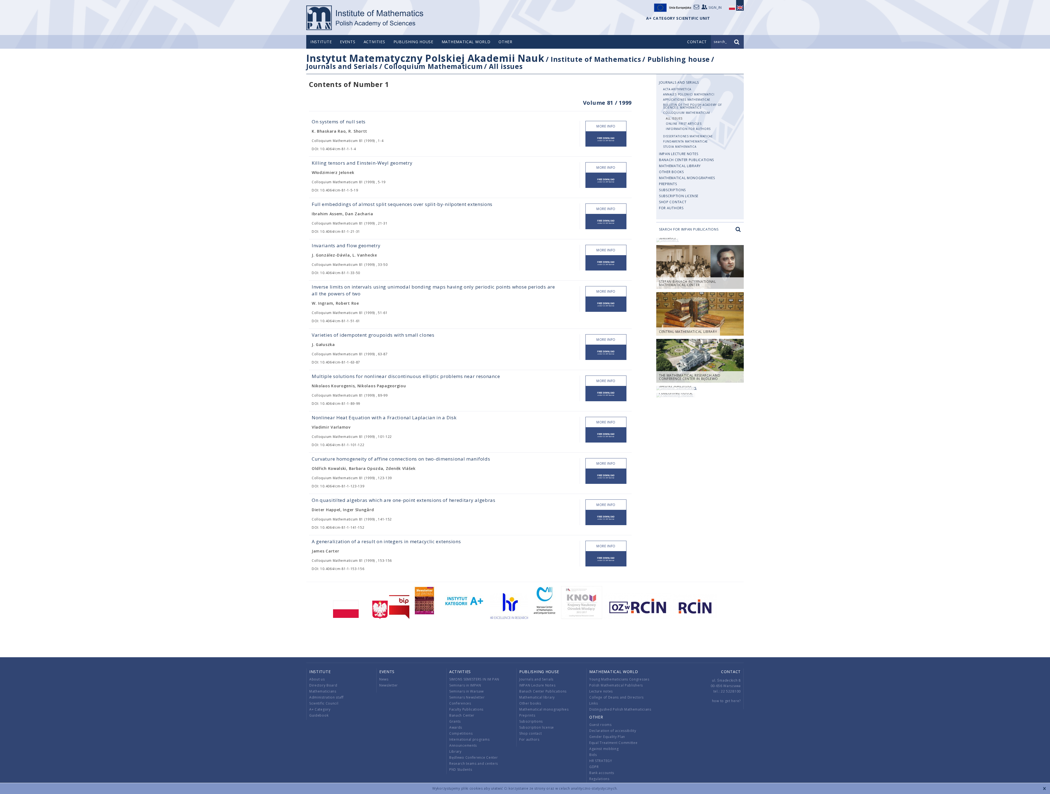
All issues (506, 66)
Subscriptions (672, 190)
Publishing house (413, 41)
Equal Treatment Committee (613, 742)
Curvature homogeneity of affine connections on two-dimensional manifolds (401, 459)
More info (606, 126)
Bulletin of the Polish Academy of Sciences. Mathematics (692, 106)
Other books (671, 172)
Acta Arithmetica (677, 89)
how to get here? (726, 701)
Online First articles (684, 124)
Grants (455, 721)
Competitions (460, 733)
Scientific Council (324, 703)
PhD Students (460, 769)
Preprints (668, 184)
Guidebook (318, 715)
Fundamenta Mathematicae (685, 141)
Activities (374, 41)
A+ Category (320, 709)
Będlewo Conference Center (473, 757)
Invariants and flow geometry (346, 245)
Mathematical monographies (687, 178)
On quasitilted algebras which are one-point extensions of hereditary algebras (403, 500)
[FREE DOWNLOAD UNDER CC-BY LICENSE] (605, 139)
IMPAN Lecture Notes (678, 154)
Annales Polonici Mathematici (688, 94)
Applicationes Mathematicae (686, 99)
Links (593, 703)
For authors (671, 208)
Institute (321, 41)
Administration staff (326, 697)
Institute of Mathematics (596, 59)
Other (505, 41)
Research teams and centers (473, 763)
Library (455, 751)
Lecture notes (601, 691)
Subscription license (678, 196)
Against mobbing (604, 748)
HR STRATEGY (600, 760)
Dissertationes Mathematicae (688, 136)
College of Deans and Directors (616, 697)
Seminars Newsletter (467, 697)
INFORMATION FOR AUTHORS (688, 129)
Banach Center (461, 715)
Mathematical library (680, 166)
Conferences (460, 703)
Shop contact (672, 202)
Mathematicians (322, 691)
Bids (593, 754)
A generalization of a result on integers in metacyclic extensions (386, 541)
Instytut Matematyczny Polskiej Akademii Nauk (425, 58)
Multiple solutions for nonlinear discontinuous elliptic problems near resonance (406, 376)
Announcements (463, 745)
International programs (469, 739)
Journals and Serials (342, 66)
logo (365, 17)
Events (347, 41)
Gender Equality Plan (607, 736)
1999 (625, 102)
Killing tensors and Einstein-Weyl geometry (362, 163)
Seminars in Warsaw (466, 691)
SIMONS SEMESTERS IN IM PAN (474, 679)
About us (317, 679)
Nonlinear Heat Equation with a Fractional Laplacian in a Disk (384, 417)
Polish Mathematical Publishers (616, 685)
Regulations (599, 778)
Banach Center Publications (686, 160)
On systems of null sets (339, 121)
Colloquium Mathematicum (433, 66)
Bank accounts (601, 772)
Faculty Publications (466, 709)
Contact (731, 671)
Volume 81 (598, 102)
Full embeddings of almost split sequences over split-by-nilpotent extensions (402, 204)
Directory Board (323, 685)
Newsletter (388, 685)
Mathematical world (466, 41)
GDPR (594, 766)
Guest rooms (600, 724)
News (384, 679)
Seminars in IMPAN (465, 685)
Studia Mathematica (679, 147)
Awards (455, 727)
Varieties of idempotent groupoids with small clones (373, 335)
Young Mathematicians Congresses (619, 679)
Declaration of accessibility (612, 730)
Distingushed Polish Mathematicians (620, 709)
